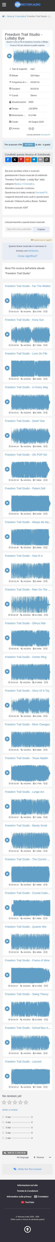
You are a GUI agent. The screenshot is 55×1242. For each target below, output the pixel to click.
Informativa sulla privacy (19, 1196)
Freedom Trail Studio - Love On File (26, 353)
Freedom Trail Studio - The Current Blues (29, 859)
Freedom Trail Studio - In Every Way (26, 387)
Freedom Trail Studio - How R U (24, 555)
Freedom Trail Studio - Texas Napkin (26, 758)
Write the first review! (29, 1169)
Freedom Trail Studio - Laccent (23, 1061)
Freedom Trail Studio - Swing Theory (26, 994)
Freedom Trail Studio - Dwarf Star (25, 420)
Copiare (40, 228)
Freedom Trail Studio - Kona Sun (24, 319)
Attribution (33, 251)
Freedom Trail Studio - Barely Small (26, 825)
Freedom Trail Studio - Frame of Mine (27, 960)
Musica (17, 184)
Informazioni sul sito (27, 1185)
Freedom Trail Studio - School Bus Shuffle (30, 1027)
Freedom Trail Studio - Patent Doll (25, 488)
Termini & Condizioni (27, 1191)
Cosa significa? (27, 255)
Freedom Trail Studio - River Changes (27, 724)
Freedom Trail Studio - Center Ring (25, 656)
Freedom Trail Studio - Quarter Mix (25, 926)
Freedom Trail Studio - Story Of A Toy (27, 690)
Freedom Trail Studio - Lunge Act (24, 791)
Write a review (9, 1109)
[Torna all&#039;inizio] (27, 1232)
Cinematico (28, 184)
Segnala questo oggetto (42, 240)
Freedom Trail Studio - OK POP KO (26, 454)
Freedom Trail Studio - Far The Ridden (28, 286)
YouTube (29, 1202)
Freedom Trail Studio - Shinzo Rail (25, 623)
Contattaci (43, 1196)
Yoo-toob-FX (45, 135)
